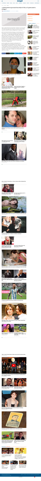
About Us (22, 474)
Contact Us (25, 474)
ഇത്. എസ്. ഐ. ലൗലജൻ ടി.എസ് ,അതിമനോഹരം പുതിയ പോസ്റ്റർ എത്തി (22, 466)
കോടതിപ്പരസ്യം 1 (30, 16)
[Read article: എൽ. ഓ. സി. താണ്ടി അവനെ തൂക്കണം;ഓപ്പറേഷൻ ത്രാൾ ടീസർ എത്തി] (5, 462)
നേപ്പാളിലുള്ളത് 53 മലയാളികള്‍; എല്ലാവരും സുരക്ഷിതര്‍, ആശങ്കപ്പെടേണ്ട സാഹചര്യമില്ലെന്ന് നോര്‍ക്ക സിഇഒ (36, 60)
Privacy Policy (32, 474)
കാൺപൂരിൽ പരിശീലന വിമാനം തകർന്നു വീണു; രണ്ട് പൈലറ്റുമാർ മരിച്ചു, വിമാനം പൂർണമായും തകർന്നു (36, 28)
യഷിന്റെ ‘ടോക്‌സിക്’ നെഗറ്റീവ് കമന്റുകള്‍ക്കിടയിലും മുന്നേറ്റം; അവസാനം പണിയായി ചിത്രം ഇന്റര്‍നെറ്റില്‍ (36, 70)
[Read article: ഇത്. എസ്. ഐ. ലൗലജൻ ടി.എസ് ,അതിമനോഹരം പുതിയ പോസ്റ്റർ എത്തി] (22, 462)
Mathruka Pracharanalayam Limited (6, 474)
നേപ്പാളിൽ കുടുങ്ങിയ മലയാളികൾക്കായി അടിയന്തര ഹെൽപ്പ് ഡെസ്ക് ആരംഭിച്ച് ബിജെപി (13, 467)
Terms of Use (28, 474)
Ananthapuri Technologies (8, 475)
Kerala (12, 463)
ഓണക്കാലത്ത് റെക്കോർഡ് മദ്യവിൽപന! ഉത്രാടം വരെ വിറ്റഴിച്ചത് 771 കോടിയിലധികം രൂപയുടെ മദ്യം (36, 65)
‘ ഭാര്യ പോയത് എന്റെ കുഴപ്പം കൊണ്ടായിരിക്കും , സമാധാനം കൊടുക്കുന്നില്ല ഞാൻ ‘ (36, 32)
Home (2, 5)
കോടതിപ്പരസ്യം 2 (30, 18)
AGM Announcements (36, 474)
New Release (3, 463)
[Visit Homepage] (19, 1)
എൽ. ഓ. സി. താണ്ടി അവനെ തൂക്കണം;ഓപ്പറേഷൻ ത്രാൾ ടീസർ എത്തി (5, 467)
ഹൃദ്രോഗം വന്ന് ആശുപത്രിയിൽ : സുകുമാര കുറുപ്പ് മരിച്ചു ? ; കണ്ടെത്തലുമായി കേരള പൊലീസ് (35, 43)
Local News (5, 5)
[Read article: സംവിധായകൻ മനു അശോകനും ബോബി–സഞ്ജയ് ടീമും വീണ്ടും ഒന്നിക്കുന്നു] (7, 451)
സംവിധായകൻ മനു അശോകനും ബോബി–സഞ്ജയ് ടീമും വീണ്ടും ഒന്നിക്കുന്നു (7, 455)
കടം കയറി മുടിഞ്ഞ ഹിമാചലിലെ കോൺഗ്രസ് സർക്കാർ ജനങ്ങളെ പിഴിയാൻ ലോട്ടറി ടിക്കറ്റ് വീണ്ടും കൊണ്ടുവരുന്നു (36, 54)
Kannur (8, 5)
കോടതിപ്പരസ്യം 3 (30, 20)
